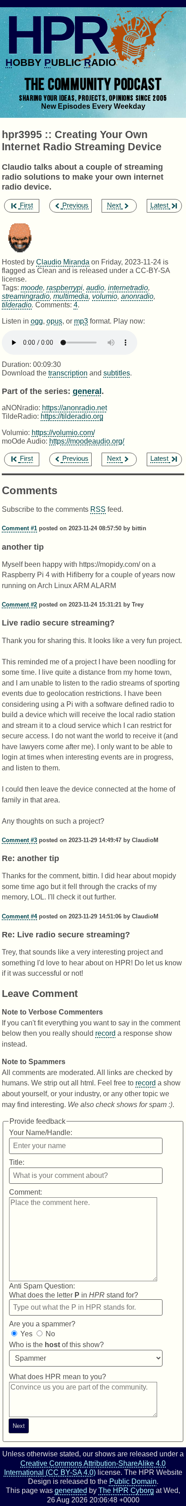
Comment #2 (19, 604)
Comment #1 (19, 528)
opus (54, 321)
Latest (159, 205)
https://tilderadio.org (72, 416)
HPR (55, 35)
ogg (37, 321)
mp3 (81, 321)
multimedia (70, 296)
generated (71, 1490)
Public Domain (133, 1481)
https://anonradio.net (74, 407)
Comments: (54, 305)
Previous (75, 205)
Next (114, 205)
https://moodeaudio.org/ (86, 441)
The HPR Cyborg (126, 1490)
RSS (98, 509)
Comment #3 (19, 840)
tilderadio (17, 305)
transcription (68, 373)
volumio (104, 296)
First (26, 205)
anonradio (137, 296)
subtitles (116, 373)
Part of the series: (36, 391)
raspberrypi (64, 287)
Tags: (10, 287)
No (50, 1334)
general (87, 391)
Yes (26, 1334)
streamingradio (26, 296)
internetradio (128, 287)
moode (32, 287)
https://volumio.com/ (63, 432)
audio (95, 287)
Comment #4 (19, 916)
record (105, 1033)
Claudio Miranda (62, 262)
